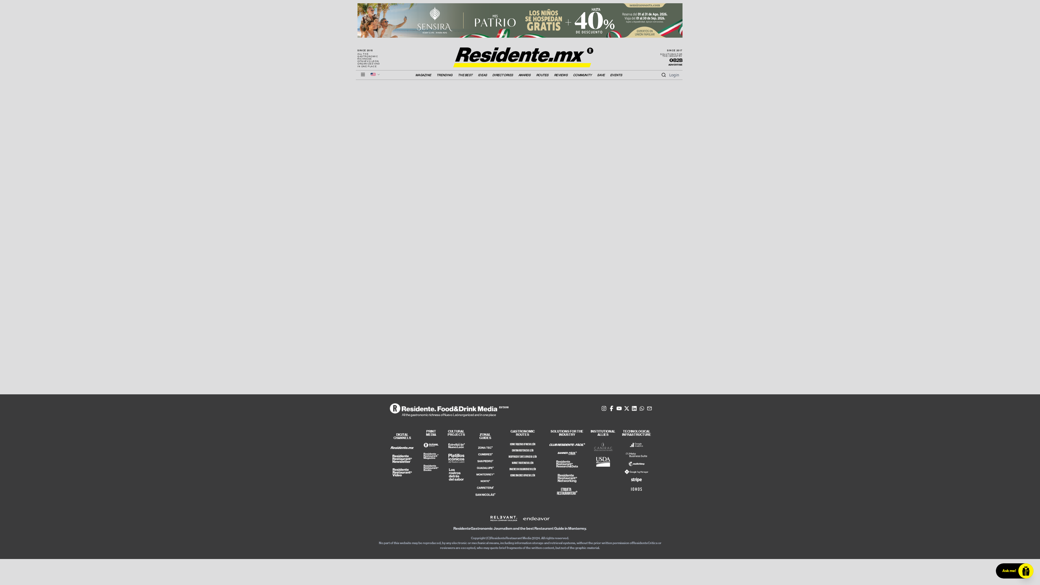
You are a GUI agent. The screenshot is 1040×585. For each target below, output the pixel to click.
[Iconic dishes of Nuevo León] (456, 458)
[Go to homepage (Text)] (520, 54)
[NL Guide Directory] (431, 445)
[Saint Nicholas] (485, 494)
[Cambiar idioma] (375, 74)
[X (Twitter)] (626, 408)
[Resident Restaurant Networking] (567, 478)
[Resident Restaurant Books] (431, 468)
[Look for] (663, 75)
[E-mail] (649, 408)
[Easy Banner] (567, 453)
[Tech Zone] (485, 447)
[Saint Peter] (485, 461)
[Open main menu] (363, 74)
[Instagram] (604, 408)
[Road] (485, 487)
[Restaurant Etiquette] (567, 491)
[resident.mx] (402, 447)
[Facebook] (611, 408)
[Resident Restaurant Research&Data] (567, 464)
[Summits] (485, 454)
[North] (485, 481)
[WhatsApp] (642, 408)
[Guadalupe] (485, 467)
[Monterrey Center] (485, 474)
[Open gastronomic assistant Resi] (1026, 570)
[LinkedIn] (634, 408)
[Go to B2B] (676, 60)
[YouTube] (619, 408)
